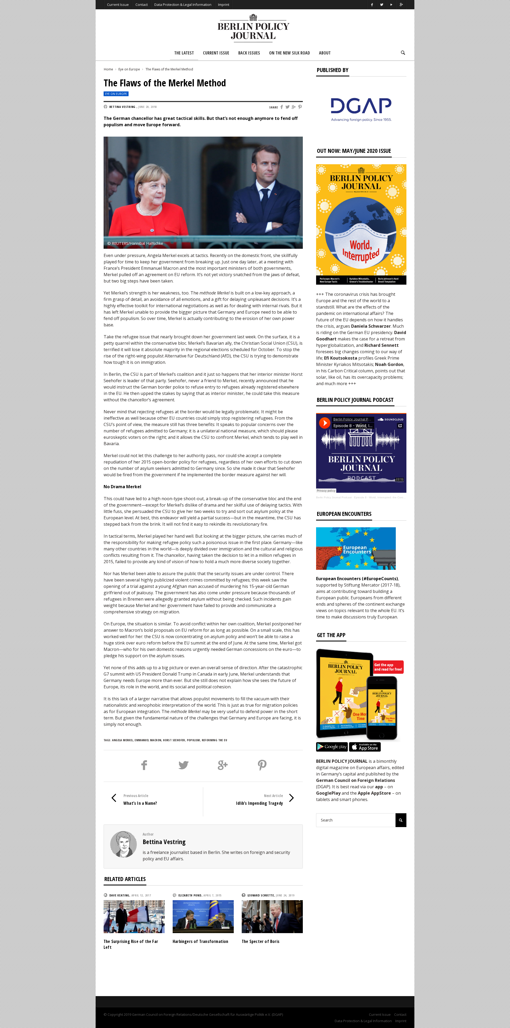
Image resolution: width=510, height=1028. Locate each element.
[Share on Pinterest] (300, 107)
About (325, 53)
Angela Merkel (122, 740)
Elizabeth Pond (190, 895)
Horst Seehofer (174, 740)
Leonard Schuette (261, 895)
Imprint (223, 4)
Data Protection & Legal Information (182, 4)
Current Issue (118, 4)
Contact (141, 4)
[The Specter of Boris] (272, 916)
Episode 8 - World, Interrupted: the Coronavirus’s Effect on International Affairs (402, 497)
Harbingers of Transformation (200, 941)
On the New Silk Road (289, 53)
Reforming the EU (214, 740)
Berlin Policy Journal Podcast (334, 497)
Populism (193, 740)
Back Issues (249, 53)
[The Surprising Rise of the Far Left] (134, 916)
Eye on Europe (129, 69)
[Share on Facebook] (281, 107)
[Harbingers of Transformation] (203, 916)
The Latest (184, 53)
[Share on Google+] (294, 107)
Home (108, 69)
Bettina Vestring (164, 841)
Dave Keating (119, 895)
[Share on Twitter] (287, 107)
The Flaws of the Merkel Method (169, 69)
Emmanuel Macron (148, 740)
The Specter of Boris (260, 941)
